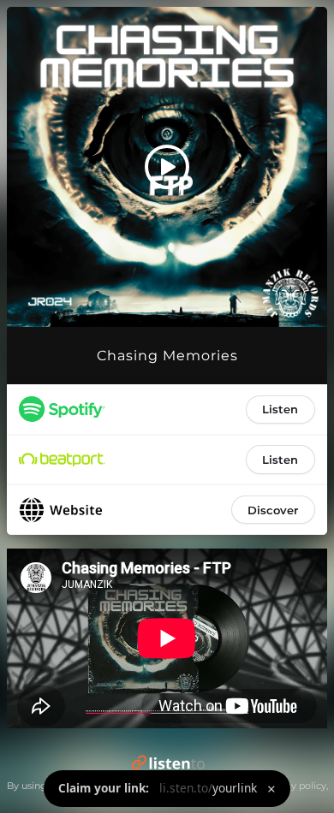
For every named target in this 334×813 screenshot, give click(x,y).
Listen (280, 409)
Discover (273, 510)
